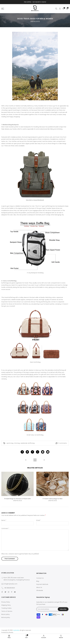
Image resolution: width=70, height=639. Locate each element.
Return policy (5, 614)
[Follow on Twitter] (5, 592)
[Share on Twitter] (27, 452)
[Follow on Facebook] (2, 592)
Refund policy (5, 617)
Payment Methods (42, 584)
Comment (5, 528)
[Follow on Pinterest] (11, 592)
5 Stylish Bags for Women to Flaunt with (17, 498)
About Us (39, 587)
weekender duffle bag (28, 443)
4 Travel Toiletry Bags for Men (52, 498)
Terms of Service (6, 611)
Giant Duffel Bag (35, 362)
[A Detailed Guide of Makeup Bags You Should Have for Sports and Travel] (25, 460)
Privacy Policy (5, 602)
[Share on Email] (47, 452)
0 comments (62, 443)
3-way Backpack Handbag (35, 273)
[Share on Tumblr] (37, 452)
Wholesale (39, 590)
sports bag (10, 443)
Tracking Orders (6, 608)
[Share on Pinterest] (32, 452)
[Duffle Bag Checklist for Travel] (44, 460)
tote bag (17, 443)
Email (38, 520)
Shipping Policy (6, 605)
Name (3, 520)
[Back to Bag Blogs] (35, 460)
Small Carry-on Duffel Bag (35, 435)
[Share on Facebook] (22, 452)
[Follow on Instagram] (8, 592)
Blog (37, 581)
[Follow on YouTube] (15, 592)
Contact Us (40, 578)
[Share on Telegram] (42, 452)
